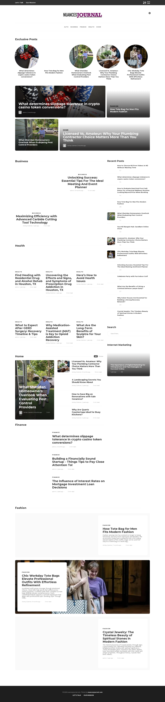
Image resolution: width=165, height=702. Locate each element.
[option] (82, 118)
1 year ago (36, 226)
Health (91, 27)
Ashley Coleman (72, 145)
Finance (83, 27)
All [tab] (96, 356)
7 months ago (117, 545)
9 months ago (82, 145)
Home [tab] (101, 356)
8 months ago (38, 412)
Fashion (114, 106)
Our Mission (31, 2)
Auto (66, 27)
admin (25, 112)
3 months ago (31, 112)
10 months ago (79, 190)
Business (74, 27)
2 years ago (85, 385)
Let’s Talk (19, 2)
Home (98, 27)
